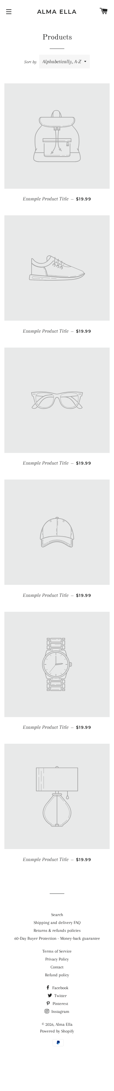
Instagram (59, 1011)
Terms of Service (57, 951)
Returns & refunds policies (57, 930)
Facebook (59, 987)
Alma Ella (57, 11)
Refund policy (57, 975)
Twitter (60, 995)
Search (57, 914)
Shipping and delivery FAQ (57, 922)
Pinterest (59, 1003)
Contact (57, 967)
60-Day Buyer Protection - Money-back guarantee (57, 938)
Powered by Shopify (57, 1031)
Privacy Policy (57, 959)
